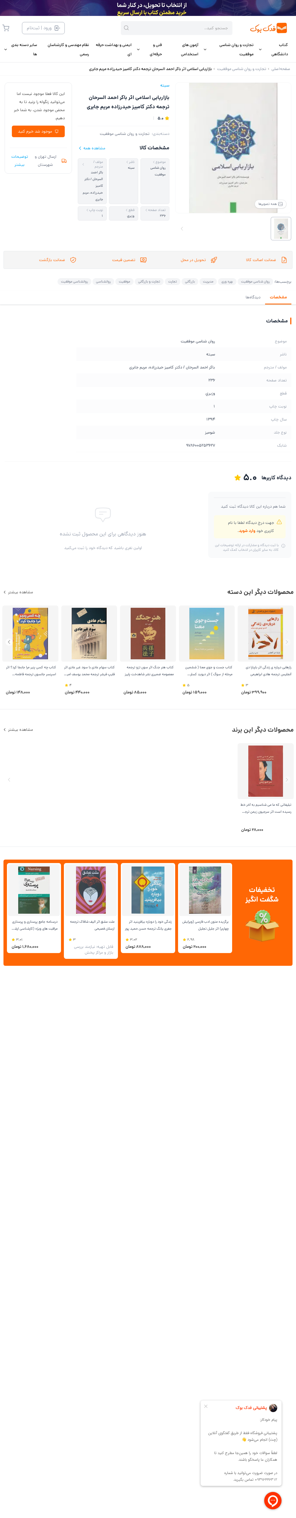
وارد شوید (247, 531)
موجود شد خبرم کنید (35, 131)
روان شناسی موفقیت (255, 281)
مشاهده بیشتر (20, 592)
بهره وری (227, 281)
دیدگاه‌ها (253, 297)
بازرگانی (190, 281)
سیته (164, 85)
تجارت (172, 281)
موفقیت (124, 281)
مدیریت (208, 281)
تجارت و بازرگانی (149, 281)
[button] (9, 642)
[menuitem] (273, 49)
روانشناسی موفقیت (74, 281)
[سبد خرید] (5, 28)
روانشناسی (103, 281)
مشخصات (278, 297)
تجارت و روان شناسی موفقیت (124, 134)
